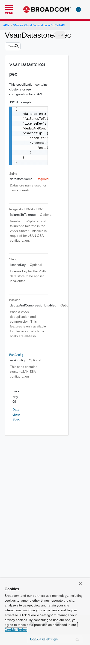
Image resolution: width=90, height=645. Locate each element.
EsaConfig (16, 355)
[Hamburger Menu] (9, 7)
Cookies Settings (44, 639)
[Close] (80, 583)
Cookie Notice (16, 629)
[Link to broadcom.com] (47, 9)
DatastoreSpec (16, 414)
